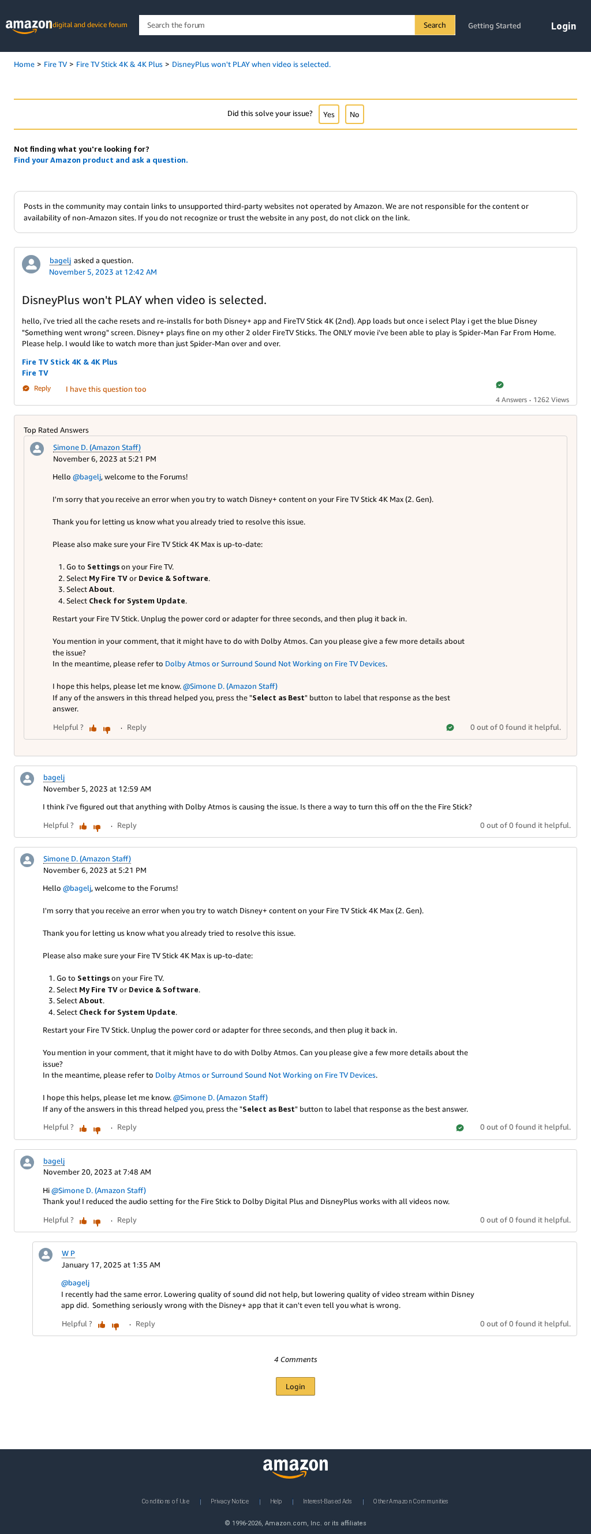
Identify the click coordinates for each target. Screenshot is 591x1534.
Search (435, 24)
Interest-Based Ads (328, 1501)
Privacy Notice (230, 1501)
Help (276, 1501)
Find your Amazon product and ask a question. (101, 159)
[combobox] (297, 25)
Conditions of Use (165, 1501)
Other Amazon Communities (411, 1501)
